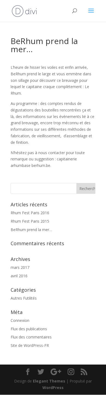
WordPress (53, 387)
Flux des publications (29, 328)
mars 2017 (20, 267)
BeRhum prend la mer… (31, 229)
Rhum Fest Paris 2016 (30, 212)
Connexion (20, 320)
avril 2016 (19, 275)
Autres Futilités (24, 298)
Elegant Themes (49, 381)
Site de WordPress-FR (30, 345)
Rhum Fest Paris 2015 (30, 221)
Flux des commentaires (31, 337)
